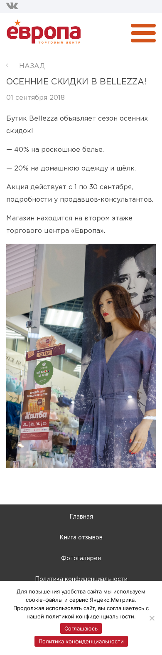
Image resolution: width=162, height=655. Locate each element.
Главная (81, 516)
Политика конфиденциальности (81, 579)
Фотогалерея (81, 558)
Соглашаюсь (81, 628)
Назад (32, 66)
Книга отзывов (81, 537)
